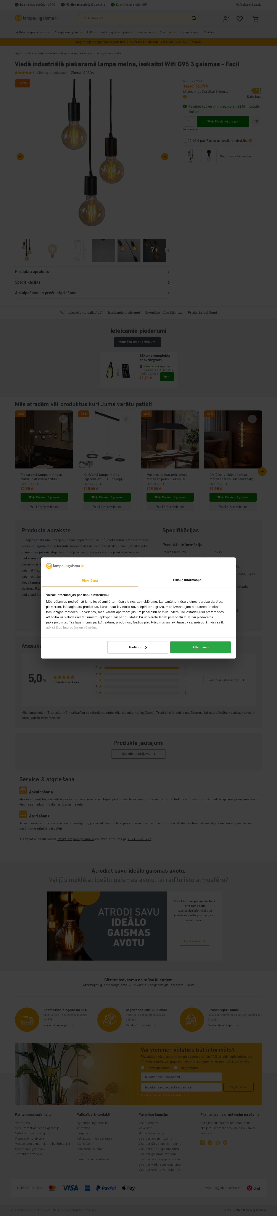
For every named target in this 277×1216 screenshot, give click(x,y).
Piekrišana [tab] (90, 580)
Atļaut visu (200, 647)
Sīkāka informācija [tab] (187, 580)
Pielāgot (135, 647)
